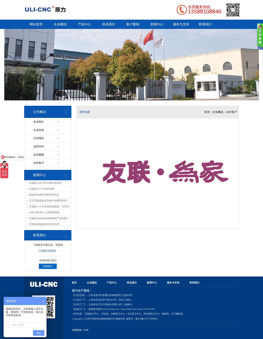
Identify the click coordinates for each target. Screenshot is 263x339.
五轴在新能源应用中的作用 (44, 224)
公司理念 (38, 138)
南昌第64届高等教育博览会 (44, 194)
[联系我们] (260, 36)
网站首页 (36, 24)
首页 (207, 112)
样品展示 (108, 24)
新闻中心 (156, 24)
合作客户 (231, 112)
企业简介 (38, 121)
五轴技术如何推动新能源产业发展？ (49, 218)
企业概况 (60, 24)
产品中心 (84, 24)
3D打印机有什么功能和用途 (44, 212)
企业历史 (38, 130)
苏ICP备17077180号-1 (147, 318)
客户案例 (132, 24)
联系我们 (205, 24)
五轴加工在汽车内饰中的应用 (45, 183)
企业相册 (38, 154)
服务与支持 (181, 24)
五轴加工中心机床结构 (41, 189)
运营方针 (38, 146)
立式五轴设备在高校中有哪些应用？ (49, 200)
